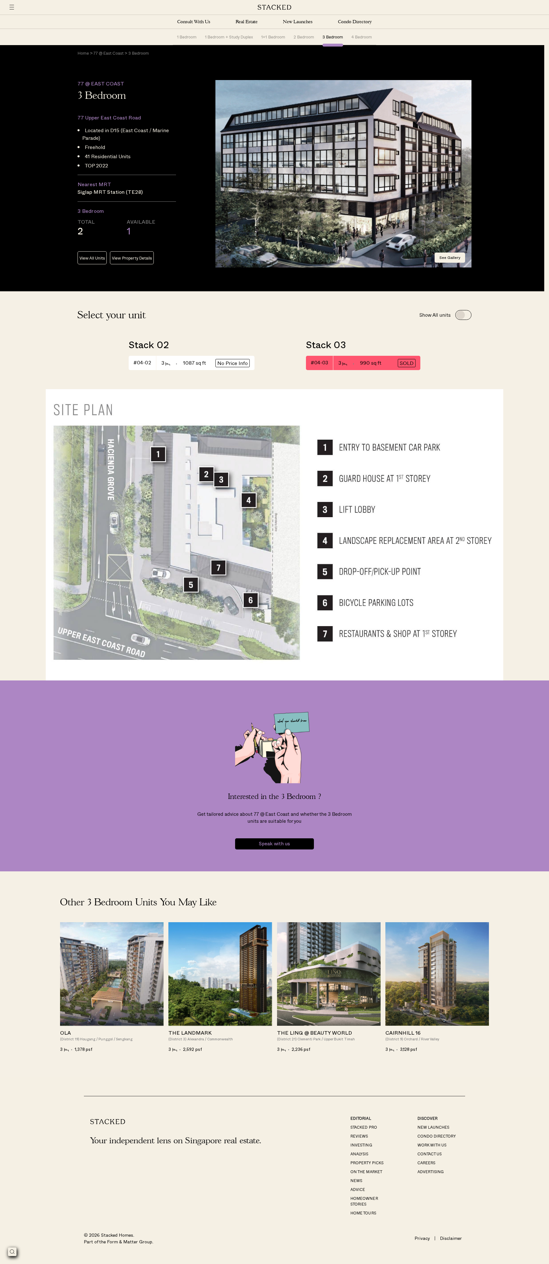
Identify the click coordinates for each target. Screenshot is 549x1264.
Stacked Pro (363, 1127)
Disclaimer (451, 1238)
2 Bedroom (304, 37)
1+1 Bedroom (273, 37)
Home (83, 53)
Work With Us (431, 1145)
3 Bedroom (332, 37)
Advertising (430, 1171)
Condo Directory (355, 21)
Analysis (359, 1154)
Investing (361, 1145)
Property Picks (366, 1163)
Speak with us (274, 844)
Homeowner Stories (364, 1201)
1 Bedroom (187, 37)
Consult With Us (193, 21)
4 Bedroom (361, 37)
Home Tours (363, 1213)
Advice (357, 1189)
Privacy (422, 1238)
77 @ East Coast (108, 53)
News (356, 1180)
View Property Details (132, 258)
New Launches (297, 21)
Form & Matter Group (129, 1241)
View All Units (92, 258)
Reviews (359, 1136)
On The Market (366, 1171)
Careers (426, 1163)
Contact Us (429, 1154)
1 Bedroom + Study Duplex (229, 37)
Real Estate (247, 21)
